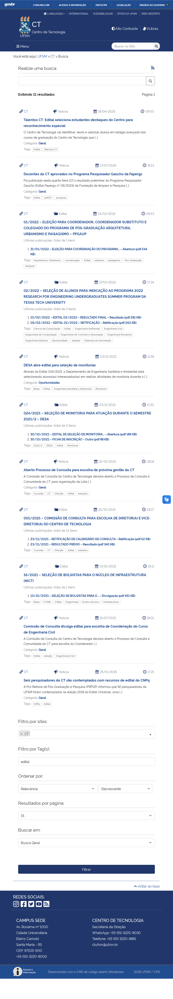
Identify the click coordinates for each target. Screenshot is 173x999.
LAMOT (48, 197)
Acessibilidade (103, 13)
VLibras (152, 28)
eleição (48, 655)
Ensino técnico (90, 601)
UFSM (146, 972)
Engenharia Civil (113, 328)
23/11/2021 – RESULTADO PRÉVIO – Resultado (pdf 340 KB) (72, 544)
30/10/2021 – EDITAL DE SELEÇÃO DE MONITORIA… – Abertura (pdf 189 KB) (83, 434)
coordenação (72, 260)
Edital (37, 149)
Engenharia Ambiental (87, 328)
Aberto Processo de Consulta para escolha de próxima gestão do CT (79, 469)
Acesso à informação (72, 5)
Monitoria (101, 388)
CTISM (47, 601)
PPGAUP (30, 266)
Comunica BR (41, 5)
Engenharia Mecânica (119, 334)
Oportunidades (49, 382)
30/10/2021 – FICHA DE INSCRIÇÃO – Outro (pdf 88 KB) (69, 439)
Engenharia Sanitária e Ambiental (72, 388)
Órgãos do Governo (152, 5)
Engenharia (72, 601)
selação (76, 340)
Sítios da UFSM (127, 13)
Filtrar (86, 869)
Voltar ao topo (148, 886)
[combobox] (86, 734)
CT (26, 111)
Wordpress (116, 972)
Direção (59, 493)
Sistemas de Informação (97, 340)
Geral (42, 143)
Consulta (38, 493)
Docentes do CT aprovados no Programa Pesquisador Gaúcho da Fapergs (83, 173)
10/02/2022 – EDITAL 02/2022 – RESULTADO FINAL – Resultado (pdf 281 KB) (85, 317)
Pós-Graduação (133, 260)
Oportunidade (60, 340)
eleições (99, 260)
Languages (55, 13)
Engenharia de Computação (41, 334)
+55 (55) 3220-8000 (31, 956)
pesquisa (61, 197)
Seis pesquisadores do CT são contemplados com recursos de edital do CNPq (87, 680)
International (79, 13)
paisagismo (114, 260)
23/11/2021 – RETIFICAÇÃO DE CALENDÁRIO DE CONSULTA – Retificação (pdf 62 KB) (90, 539)
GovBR (9, 5)
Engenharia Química (36, 340)
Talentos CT (50, 149)
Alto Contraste (126, 28)
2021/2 (38, 445)
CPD (157, 972)
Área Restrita (150, 13)
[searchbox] (32, 734)
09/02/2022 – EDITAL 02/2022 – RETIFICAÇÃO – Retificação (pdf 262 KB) (83, 322)
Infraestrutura (111, 601)
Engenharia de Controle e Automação (82, 334)
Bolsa (36, 388)
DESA (49, 445)
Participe (101, 5)
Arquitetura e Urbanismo (47, 260)
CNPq (37, 703)
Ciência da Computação (47, 328)
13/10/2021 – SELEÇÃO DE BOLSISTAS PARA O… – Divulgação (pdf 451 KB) (82, 595)
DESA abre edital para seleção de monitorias (60, 365)
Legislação (124, 5)
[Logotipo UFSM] (22, 25)
